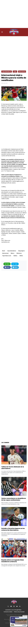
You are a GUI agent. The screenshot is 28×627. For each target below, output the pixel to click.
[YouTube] (17, 606)
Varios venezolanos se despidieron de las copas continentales (13, 499)
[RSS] (20, 606)
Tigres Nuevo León (6, 255)
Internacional (22, 71)
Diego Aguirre (21, 250)
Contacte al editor (8, 611)
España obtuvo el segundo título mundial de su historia (12, 560)
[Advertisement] (14, 14)
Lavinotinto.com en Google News (13, 609)
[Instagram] (14, 606)
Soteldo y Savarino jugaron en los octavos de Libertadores (13, 529)
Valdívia (15, 255)
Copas (15, 71)
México (12, 253)
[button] (2, 32)
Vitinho (21, 255)
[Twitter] (8, 606)
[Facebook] (11, 606)
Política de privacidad (19, 611)
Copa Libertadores (6, 71)
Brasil (3, 250)
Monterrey (19, 253)
